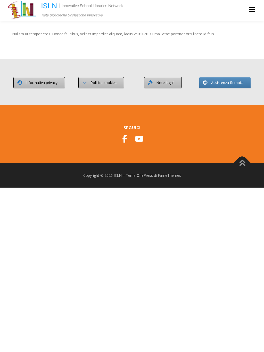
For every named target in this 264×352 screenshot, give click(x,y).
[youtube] (139, 139)
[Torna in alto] (242, 163)
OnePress (145, 175)
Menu (251, 9)
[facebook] (125, 139)
